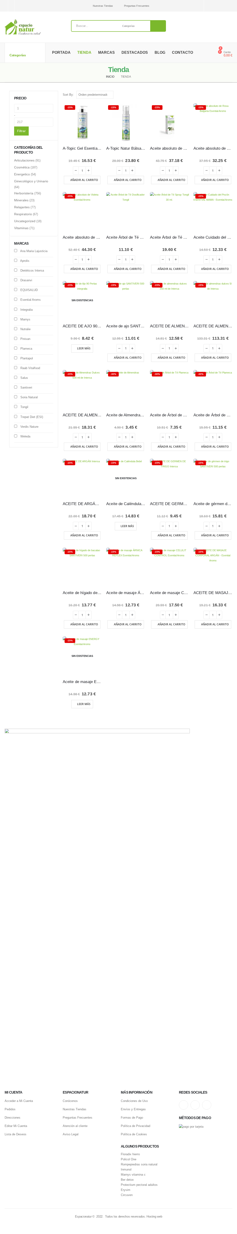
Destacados (135, 52)
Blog (160, 52)
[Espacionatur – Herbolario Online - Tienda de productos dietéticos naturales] (23, 27)
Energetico (22, 174)
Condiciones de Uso (134, 1101)
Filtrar (21, 131)
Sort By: (68, 94)
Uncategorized (24, 221)
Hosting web (154, 1216)
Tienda (84, 52)
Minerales (21, 200)
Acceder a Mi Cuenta (19, 1101)
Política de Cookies (134, 1134)
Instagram (183, 1105)
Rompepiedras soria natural (139, 1164)
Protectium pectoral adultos (139, 1185)
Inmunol (126, 1169)
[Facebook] (229, 6)
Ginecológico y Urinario (31, 181)
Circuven (127, 1195)
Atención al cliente (75, 1126)
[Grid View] (225, 94)
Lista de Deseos (15, 1134)
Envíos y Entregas (133, 1109)
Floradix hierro (130, 1154)
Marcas (106, 52)
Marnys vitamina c (133, 1174)
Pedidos (10, 1109)
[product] (125, 211)
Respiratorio (23, 214)
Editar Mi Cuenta (16, 1126)
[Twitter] (221, 6)
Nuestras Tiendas (103, 5)
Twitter (195, 1105)
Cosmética (22, 167)
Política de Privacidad (135, 1126)
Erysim (125, 1190)
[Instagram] (213, 6)
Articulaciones (24, 160)
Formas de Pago (132, 1117)
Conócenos (70, 1101)
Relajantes (22, 207)
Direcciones (12, 1117)
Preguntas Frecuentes (136, 5)
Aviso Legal (70, 1134)
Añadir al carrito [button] (84, 180)
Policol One (128, 1159)
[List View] (230, 94)
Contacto (182, 52)
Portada (61, 52)
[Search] (158, 26)
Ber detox (127, 1179)
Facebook (206, 1105)
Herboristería (23, 193)
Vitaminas (21, 228)
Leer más (83, 348)
